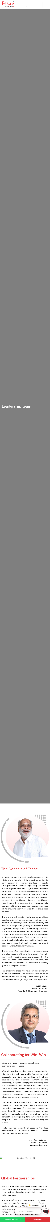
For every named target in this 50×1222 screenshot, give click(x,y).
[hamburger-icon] (45, 4)
